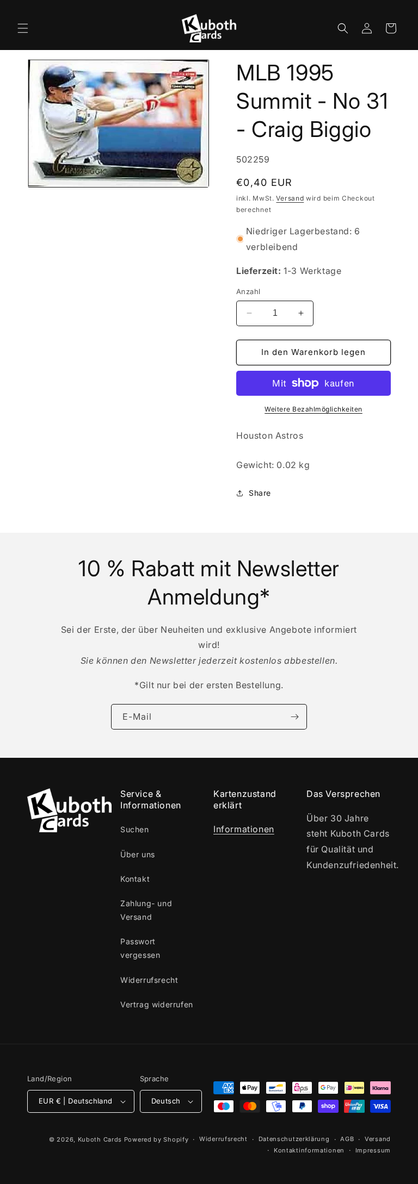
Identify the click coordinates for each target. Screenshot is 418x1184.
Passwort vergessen (140, 948)
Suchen (134, 829)
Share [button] (260, 492)
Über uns (137, 854)
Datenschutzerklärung (294, 1139)
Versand (290, 198)
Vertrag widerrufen (156, 1004)
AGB (347, 1139)
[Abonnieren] (294, 717)
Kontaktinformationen (309, 1150)
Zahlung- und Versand (146, 910)
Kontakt (135, 878)
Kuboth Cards (100, 1139)
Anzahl (248, 291)
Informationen (243, 829)
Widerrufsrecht (149, 979)
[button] (23, 28)
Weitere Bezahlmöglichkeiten (313, 409)
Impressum (373, 1150)
